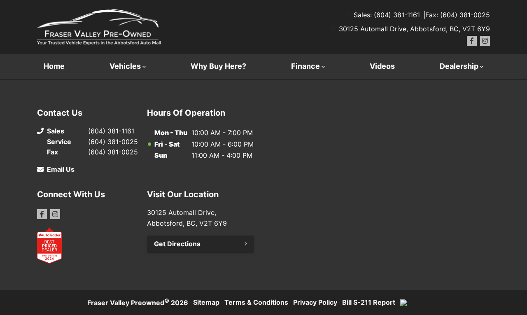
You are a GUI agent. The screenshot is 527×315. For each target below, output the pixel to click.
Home (54, 66)
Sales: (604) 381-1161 (387, 15)
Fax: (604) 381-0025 (457, 15)
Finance (305, 66)
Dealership (459, 66)
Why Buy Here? (218, 66)
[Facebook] (472, 41)
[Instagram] (485, 41)
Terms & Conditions (256, 302)
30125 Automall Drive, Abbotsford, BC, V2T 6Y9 (414, 29)
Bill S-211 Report (368, 302)
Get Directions (177, 244)
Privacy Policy (315, 302)
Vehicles (125, 66)
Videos (382, 66)
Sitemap (206, 302)
